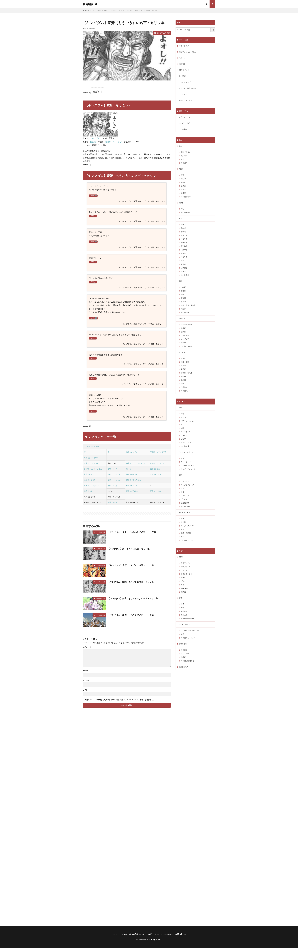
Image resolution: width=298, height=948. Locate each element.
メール (86, 680)
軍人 (180, 146)
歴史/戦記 (182, 76)
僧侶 (182, 209)
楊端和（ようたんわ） (134, 480)
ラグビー (184, 435)
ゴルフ (183, 439)
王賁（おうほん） (90, 480)
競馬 (182, 529)
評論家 (183, 657)
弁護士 (183, 343)
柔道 (182, 488)
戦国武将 (184, 156)
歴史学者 (184, 246)
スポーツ (182, 401)
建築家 (183, 193)
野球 (182, 414)
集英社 (93, 142)
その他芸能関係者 (187, 661)
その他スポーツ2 (187, 540)
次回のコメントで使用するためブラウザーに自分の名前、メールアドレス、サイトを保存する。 (120, 700)
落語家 (183, 592)
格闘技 (181, 475)
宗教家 (181, 203)
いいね (93, 195)
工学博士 (184, 268)
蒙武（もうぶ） (89, 474)
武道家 (183, 380)
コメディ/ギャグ (185, 82)
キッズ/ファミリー (185, 100)
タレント (184, 570)
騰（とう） (130, 469)
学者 (180, 218)
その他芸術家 (186, 197)
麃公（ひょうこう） (115, 474)
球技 (180, 408)
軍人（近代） (186, 152)
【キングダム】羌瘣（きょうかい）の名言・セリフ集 (133, 598)
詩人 (182, 294)
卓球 (182, 428)
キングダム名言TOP (91, 446)
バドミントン (186, 442)
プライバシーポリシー (163, 934)
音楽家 (183, 186)
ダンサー (184, 581)
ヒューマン (183, 94)
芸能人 (181, 557)
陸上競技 (184, 522)
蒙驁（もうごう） (156, 469)
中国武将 (184, 163)
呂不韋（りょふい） (157, 463)
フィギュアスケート (188, 469)
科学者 (183, 224)
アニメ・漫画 (96, 10)
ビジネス (182, 318)
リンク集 (123, 934)
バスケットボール (187, 421)
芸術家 (181, 169)
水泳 (182, 519)
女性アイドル (186, 563)
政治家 (183, 358)
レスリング (185, 496)
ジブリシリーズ (184, 117)
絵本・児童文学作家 (188, 305)
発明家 (183, 369)
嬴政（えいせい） (132, 452)
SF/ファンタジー (185, 46)
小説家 (183, 287)
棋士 (182, 384)
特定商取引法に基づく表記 (140, 934)
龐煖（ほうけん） (132, 491)
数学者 (183, 271)
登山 (182, 537)
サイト (85, 690)
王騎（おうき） (113, 469)
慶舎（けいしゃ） (156, 491)
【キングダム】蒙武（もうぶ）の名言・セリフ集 (131, 581)
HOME (87, 10)
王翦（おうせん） (156, 474)
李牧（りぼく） (89, 491)
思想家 (183, 366)
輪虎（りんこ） (132, 485)
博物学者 (184, 243)
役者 (180, 598)
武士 (182, 159)
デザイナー (185, 335)
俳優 (182, 604)
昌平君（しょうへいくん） (93, 469)
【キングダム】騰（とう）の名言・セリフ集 (129, 548)
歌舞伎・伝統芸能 (187, 618)
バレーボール (186, 432)
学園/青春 (182, 64)
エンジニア (185, 339)
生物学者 (184, 239)
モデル (183, 577)
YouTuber (184, 588)
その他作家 (185, 312)
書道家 (183, 182)
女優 (182, 608)
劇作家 (183, 291)
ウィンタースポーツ (186, 452)
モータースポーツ (187, 526)
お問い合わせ (180, 934)
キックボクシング (187, 485)
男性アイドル (186, 567)
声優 (182, 585)
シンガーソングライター (190, 631)
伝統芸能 (184, 387)
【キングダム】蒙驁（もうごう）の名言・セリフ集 (141, 10)
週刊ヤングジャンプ (113, 142)
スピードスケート (187, 465)
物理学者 (184, 235)
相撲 (182, 492)
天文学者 (184, 250)
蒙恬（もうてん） (114, 480)
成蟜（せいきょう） (91, 463)
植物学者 (184, 257)
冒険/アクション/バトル (187, 52)
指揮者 (183, 189)
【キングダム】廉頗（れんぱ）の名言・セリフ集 (131, 565)
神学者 (183, 253)
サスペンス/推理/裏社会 (187, 88)
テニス (183, 424)
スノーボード (186, 462)
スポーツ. (182, 58)
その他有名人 (183, 667)
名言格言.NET (91, 4)
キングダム (96, 138)
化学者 (183, 228)
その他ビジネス (186, 346)
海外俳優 (184, 611)
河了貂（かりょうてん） (159, 452)
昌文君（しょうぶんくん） (136, 463)
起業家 (183, 328)
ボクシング (185, 481)
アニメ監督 (185, 654)
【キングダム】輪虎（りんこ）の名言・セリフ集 (131, 615)
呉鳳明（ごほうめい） (92, 485)
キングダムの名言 (116, 10)
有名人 (181, 551)
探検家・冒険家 (186, 373)
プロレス (184, 499)
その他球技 (185, 446)
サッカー (184, 417)
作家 (180, 281)
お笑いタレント (186, 574)
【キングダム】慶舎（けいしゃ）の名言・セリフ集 (132, 532)
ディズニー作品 (184, 123)
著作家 (183, 298)
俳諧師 (183, 309)
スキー (183, 458)
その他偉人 (183, 352)
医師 (182, 261)
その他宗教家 (186, 212)
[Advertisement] (104, 820)
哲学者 (183, 232)
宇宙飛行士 (185, 376)
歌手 (182, 634)
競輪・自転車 (186, 533)
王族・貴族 (185, 362)
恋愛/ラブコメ (184, 70)
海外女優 (184, 615)
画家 (182, 175)
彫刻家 (183, 179)
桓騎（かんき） (132, 474)
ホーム (114, 934)
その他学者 (185, 275)
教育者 (183, 264)
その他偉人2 (185, 391)
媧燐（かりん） (113, 502)
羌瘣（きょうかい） (91, 458)
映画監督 (184, 650)
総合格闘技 (185, 503)
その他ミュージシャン (189, 638)
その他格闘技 (186, 506)
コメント (87, 647)
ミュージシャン (184, 625)
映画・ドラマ (183, 111)
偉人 (180, 140)
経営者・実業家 (186, 325)
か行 (105, 10)
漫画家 (183, 302)
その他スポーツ (184, 512)
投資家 (183, 332)
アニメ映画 (183, 129)
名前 (85, 670)
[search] (213, 29)
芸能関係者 (183, 644)
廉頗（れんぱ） (113, 486)
